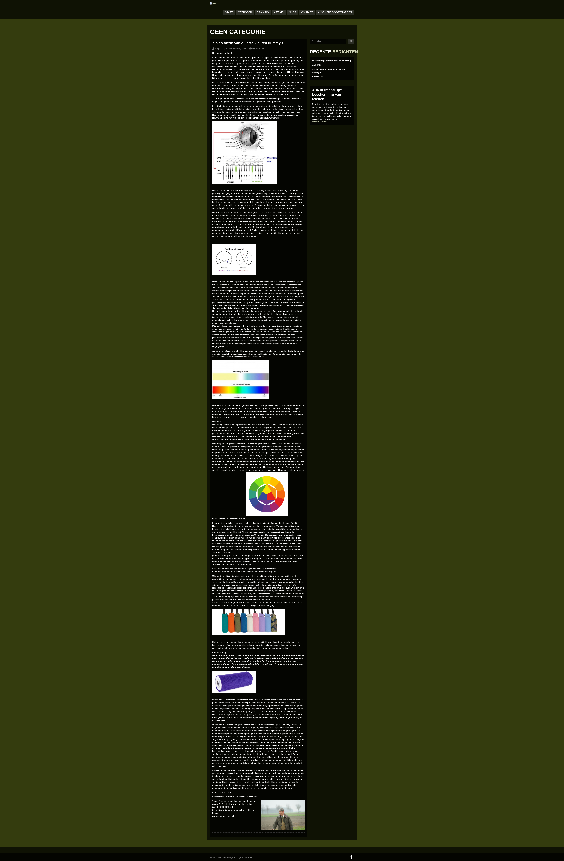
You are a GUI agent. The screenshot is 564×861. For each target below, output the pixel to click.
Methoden (245, 12)
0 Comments (258, 48)
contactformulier (319, 122)
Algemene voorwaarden (335, 12)
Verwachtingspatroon (323, 60)
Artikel (279, 12)
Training (263, 12)
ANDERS (316, 65)
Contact (307, 12)
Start (229, 12)
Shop (292, 12)
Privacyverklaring (342, 60)
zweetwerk (317, 77)
